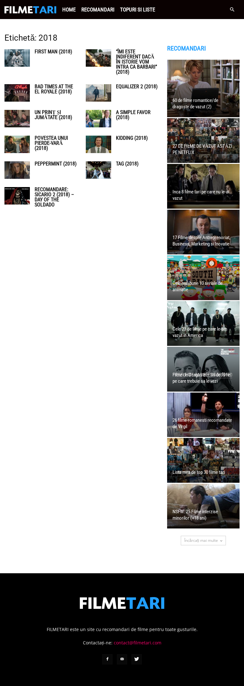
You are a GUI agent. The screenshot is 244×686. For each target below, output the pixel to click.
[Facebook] (107, 659)
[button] (232, 10)
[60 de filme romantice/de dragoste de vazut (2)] (203, 88)
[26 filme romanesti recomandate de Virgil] (203, 415)
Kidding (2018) (132, 138)
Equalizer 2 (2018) (137, 87)
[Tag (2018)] (98, 170)
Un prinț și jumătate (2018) (53, 114)
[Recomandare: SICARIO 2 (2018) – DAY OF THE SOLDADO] (17, 196)
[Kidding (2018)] (98, 144)
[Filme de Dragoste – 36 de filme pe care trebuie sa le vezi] (203, 369)
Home (69, 9)
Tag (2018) (127, 164)
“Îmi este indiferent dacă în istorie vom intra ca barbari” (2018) (136, 62)
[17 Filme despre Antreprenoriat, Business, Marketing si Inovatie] (203, 232)
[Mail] (122, 659)
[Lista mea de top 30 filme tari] (203, 460)
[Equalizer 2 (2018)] (98, 93)
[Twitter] (137, 659)
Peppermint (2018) (56, 164)
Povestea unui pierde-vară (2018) (51, 143)
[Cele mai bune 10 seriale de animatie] (203, 277)
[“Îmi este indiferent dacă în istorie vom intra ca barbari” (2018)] (98, 58)
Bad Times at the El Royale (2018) (54, 89)
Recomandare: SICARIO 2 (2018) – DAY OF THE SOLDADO (54, 197)
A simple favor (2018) (133, 114)
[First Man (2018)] (17, 58)
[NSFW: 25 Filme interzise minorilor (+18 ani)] (203, 506)
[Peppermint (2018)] (17, 170)
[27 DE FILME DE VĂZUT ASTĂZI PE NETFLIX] (203, 140)
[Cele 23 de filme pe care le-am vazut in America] (203, 323)
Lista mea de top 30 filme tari (199, 472)
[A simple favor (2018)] (98, 118)
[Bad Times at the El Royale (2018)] (17, 93)
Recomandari (97, 9)
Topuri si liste (137, 9)
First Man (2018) (53, 52)
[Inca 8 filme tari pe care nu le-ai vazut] (203, 186)
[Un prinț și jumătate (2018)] (17, 118)
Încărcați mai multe (201, 540)
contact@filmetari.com (137, 643)
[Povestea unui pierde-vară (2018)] (17, 144)
